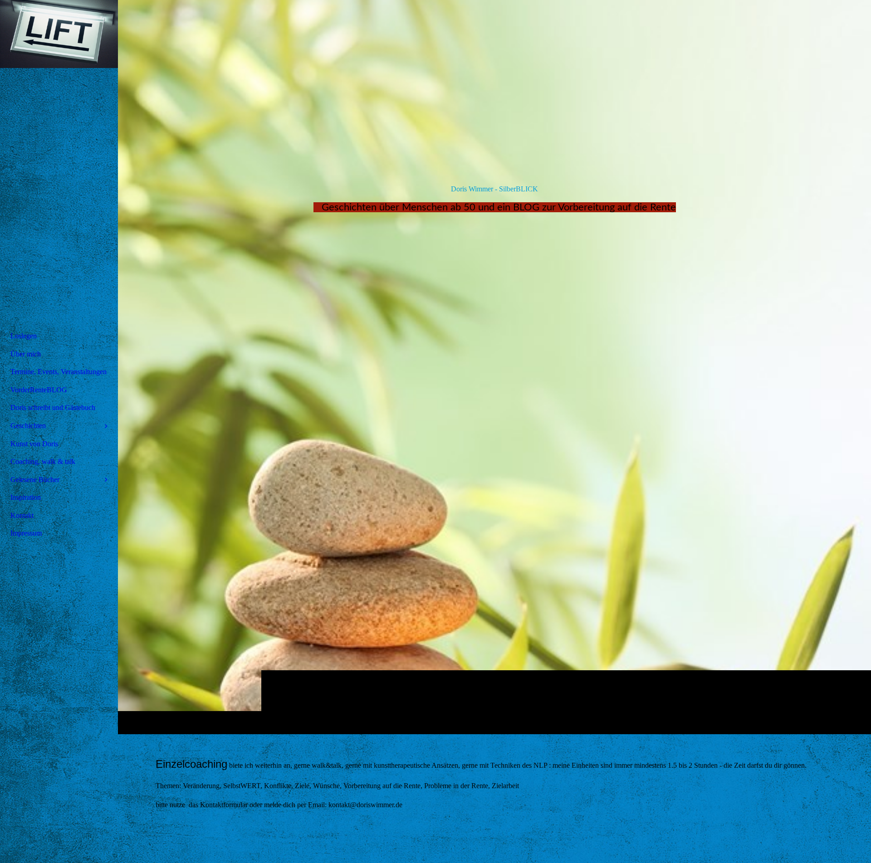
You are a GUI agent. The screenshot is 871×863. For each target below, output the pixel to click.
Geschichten (28, 425)
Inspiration (25, 497)
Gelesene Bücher (34, 479)
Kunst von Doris (34, 444)
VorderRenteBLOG (38, 390)
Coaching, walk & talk (42, 461)
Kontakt (22, 515)
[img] (494, 367)
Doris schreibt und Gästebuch (52, 407)
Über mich (25, 354)
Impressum (26, 533)
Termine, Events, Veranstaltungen (58, 371)
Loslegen (23, 336)
